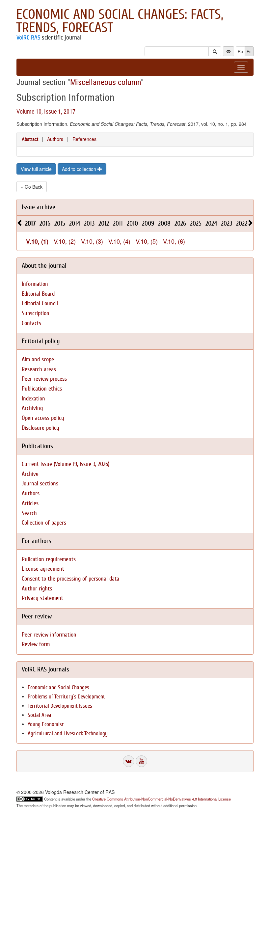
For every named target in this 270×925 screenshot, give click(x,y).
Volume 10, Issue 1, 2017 (45, 111)
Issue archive (38, 207)
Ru (240, 51)
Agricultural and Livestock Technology (68, 733)
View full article (36, 169)
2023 (226, 223)
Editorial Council (40, 303)
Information (35, 284)
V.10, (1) (37, 241)
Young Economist (46, 724)
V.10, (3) (92, 241)
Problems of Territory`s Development (66, 697)
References (84, 139)
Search (29, 513)
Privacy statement (42, 598)
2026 (180, 223)
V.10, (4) (119, 241)
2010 (132, 223)
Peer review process (44, 378)
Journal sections (40, 483)
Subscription (35, 313)
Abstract (30, 139)
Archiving (32, 408)
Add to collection (79, 169)
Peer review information (49, 634)
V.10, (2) (65, 241)
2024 (211, 223)
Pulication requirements (49, 559)
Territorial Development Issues (60, 706)
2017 (30, 223)
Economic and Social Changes (58, 687)
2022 (241, 223)
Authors (55, 139)
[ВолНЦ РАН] (128, 761)
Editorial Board (38, 293)
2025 (196, 223)
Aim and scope (38, 359)
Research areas (39, 369)
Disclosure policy (40, 427)
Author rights (37, 588)
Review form (36, 644)
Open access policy (43, 418)
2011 (118, 223)
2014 (74, 223)
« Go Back (31, 186)
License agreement (43, 568)
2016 (45, 223)
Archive (30, 474)
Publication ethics (42, 388)
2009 (148, 223)
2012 (103, 223)
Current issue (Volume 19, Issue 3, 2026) (65, 464)
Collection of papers (44, 522)
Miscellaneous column (105, 82)
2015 (59, 223)
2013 (89, 223)
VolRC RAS (28, 37)
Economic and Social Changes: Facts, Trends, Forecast (119, 21)
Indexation (33, 398)
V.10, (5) (147, 241)
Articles (30, 503)
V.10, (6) (174, 241)
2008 (164, 223)
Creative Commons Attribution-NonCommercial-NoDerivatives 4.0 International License (161, 799)
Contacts (31, 323)
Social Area (39, 715)
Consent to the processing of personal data (70, 578)
